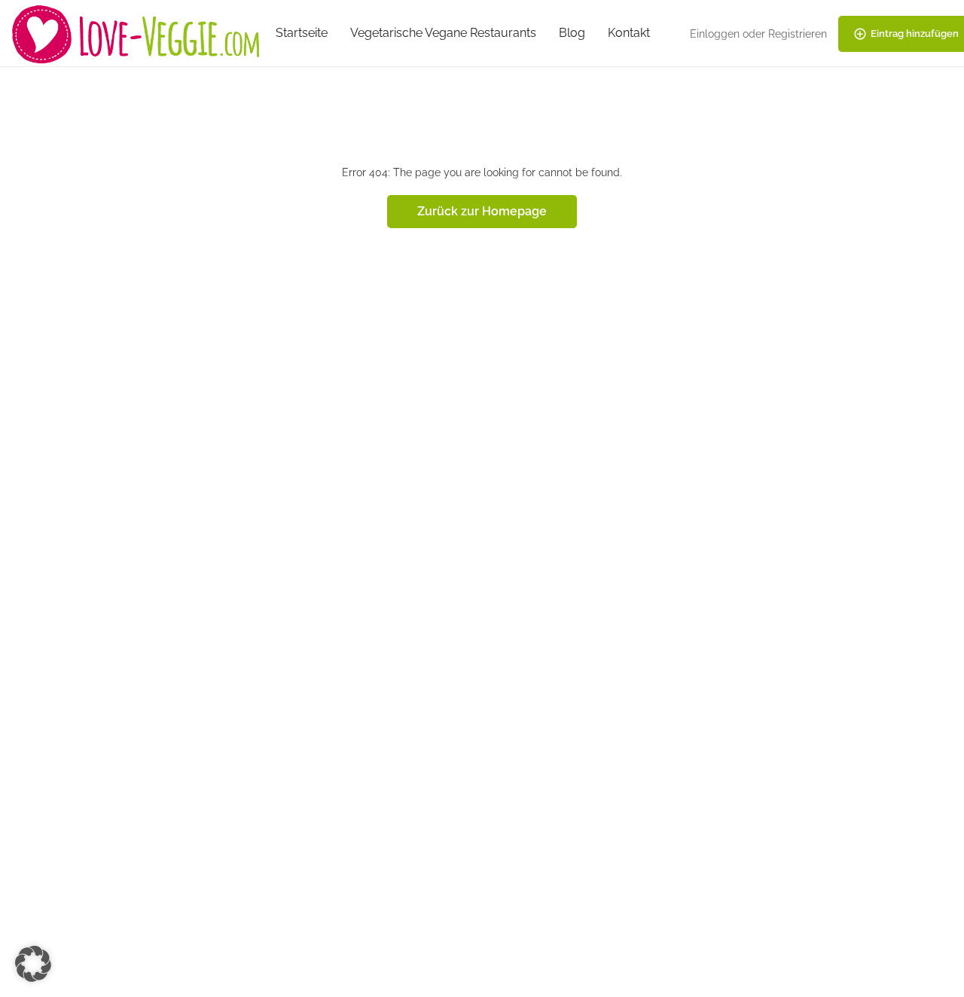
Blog (572, 33)
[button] (33, 964)
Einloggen (715, 34)
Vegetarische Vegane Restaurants (443, 33)
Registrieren (797, 34)
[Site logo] (137, 33)
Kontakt (629, 33)
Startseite (302, 33)
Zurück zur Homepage (482, 211)
